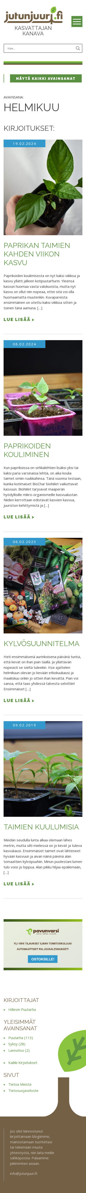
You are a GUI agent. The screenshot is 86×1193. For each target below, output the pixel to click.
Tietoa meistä (19, 1084)
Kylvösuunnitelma (41, 643)
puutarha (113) (20, 1037)
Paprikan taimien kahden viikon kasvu (37, 254)
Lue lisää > (19, 319)
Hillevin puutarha (22, 1009)
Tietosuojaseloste (23, 1090)
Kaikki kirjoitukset (22, 1062)
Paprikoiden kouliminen (27, 450)
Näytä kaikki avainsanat (46, 78)
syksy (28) (16, 1043)
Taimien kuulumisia (41, 827)
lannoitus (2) (19, 1050)
